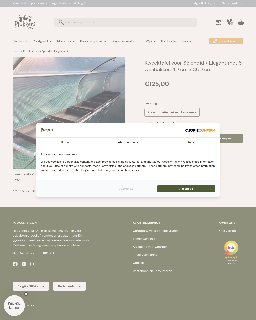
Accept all (186, 188)
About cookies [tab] (128, 142)
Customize (126, 188)
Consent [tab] (66, 142)
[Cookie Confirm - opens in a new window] (200, 130)
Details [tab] (189, 142)
